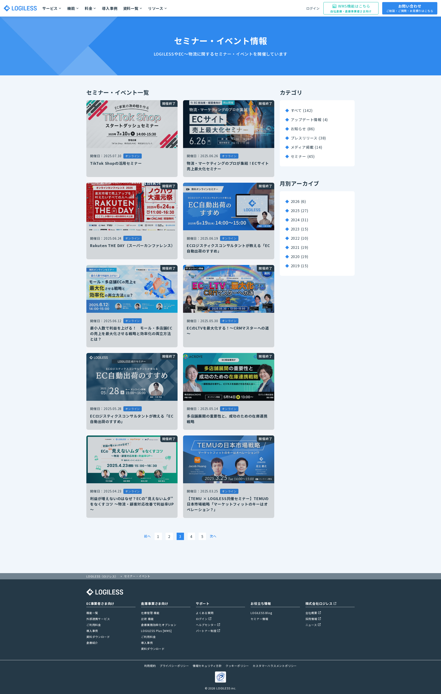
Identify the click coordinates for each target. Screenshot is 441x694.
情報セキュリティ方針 (207, 666)
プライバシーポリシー (174, 666)
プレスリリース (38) (308, 138)
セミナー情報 (259, 619)
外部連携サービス (98, 619)
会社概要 (311, 613)
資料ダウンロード (98, 637)
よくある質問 (205, 613)
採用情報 (311, 619)
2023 (295, 229)
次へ (213, 536)
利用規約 (150, 666)
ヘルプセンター (206, 625)
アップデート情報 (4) (309, 119)
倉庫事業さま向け (154, 603)
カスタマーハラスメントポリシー (275, 666)
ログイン (313, 8)
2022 (295, 238)
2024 (295, 219)
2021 (295, 247)
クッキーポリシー (237, 666)
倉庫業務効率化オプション (158, 625)
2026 (295, 201)
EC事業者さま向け (100, 603)
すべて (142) (302, 110)
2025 (295, 210)
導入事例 (109, 8)
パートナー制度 (206, 631)
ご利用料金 (93, 625)
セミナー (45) (303, 156)
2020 (295, 256)
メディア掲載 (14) (306, 147)
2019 (295, 265)
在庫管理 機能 (150, 613)
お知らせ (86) (303, 128)
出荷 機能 (147, 619)
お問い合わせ (409, 8)
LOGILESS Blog (261, 613)
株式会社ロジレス (319, 603)
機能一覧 (92, 613)
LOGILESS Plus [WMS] (156, 631)
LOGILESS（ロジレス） (102, 576)
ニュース (311, 625)
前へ (147, 536)
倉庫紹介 (92, 643)
